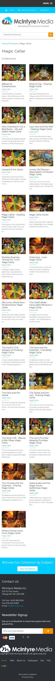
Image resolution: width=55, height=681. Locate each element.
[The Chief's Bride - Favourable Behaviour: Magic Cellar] (41, 291)
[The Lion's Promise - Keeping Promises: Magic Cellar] (41, 426)
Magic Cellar (6, 89)
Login (11, 10)
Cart (42, 660)
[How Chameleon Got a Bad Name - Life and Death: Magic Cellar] (14, 115)
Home (4, 43)
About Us (21, 660)
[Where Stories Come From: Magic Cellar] (14, 519)
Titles (12, 660)
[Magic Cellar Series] (41, 203)
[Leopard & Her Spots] (14, 158)
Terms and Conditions (27, 674)
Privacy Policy (27, 677)
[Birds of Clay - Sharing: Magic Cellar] (41, 72)
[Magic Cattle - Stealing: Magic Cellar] (14, 203)
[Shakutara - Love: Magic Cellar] (41, 246)
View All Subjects (27, 569)
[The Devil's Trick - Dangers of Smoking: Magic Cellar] (14, 336)
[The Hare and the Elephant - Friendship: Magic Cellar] (41, 336)
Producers (13, 43)
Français (44, 10)
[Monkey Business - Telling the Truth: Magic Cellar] (14, 246)
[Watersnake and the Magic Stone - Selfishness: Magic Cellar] (41, 471)
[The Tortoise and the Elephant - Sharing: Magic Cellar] (14, 471)
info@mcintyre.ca (15, 606)
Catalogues (33, 660)
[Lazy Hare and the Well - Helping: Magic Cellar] (41, 115)
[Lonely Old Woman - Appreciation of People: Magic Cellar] (41, 158)
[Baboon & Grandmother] (14, 72)
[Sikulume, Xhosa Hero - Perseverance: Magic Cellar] (14, 291)
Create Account (28, 10)
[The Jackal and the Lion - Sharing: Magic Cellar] (41, 381)
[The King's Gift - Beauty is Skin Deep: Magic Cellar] (14, 426)
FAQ (49, 660)
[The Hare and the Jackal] (14, 381)
